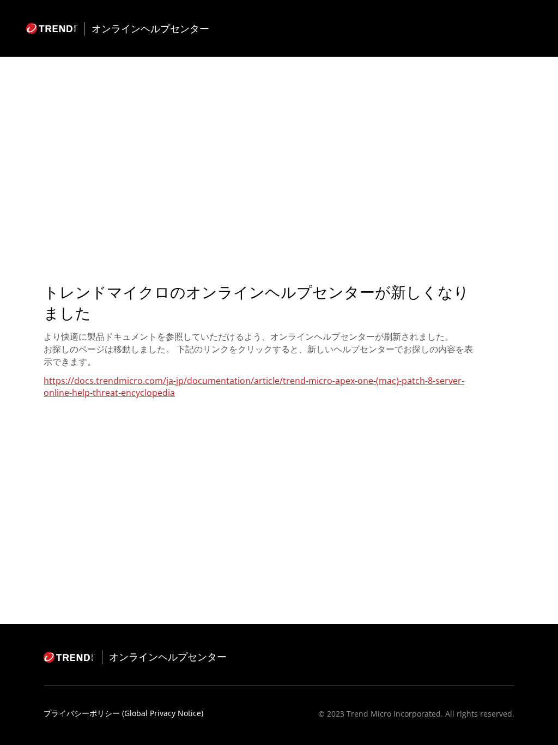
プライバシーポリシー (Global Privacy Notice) (123, 713)
